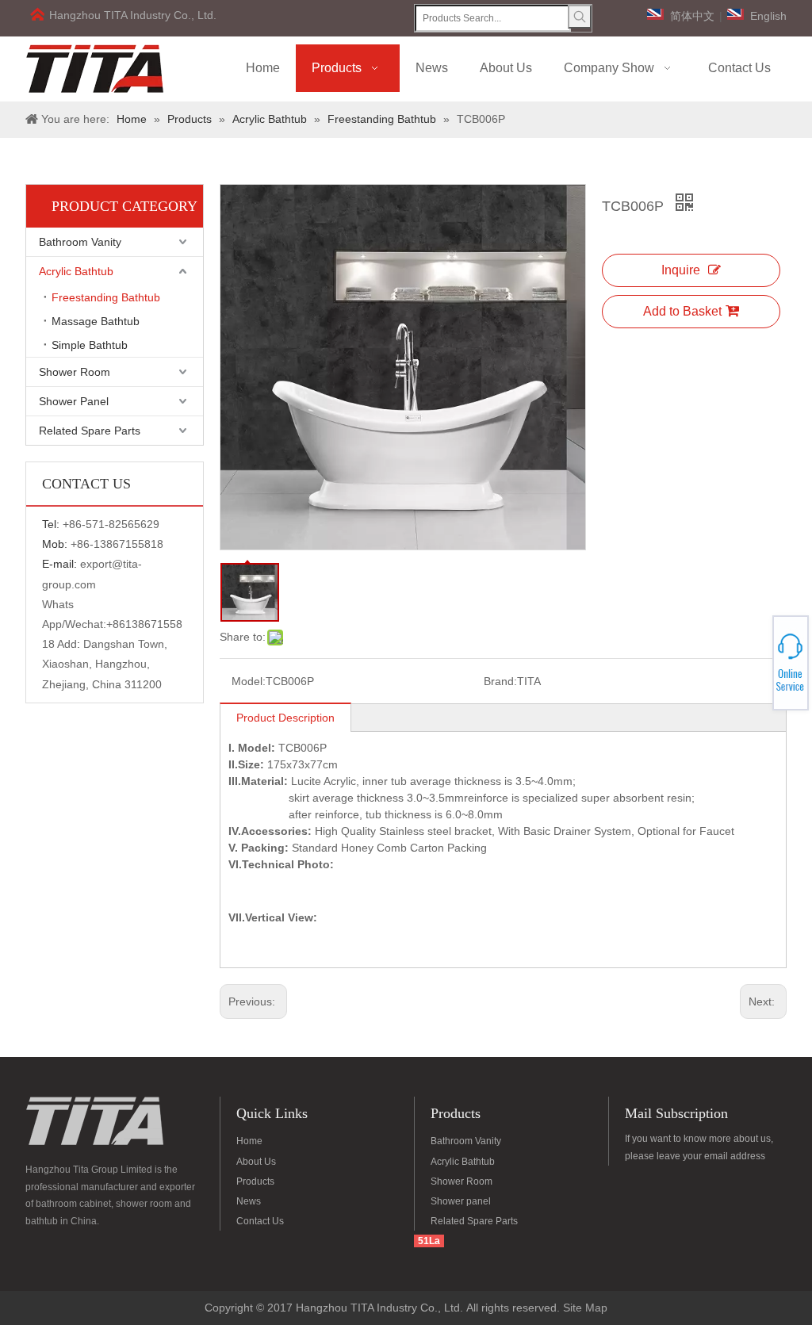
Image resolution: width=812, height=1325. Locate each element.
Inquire (680, 270)
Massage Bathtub (96, 321)
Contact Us (260, 1221)
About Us (256, 1161)
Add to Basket (682, 311)
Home (249, 1141)
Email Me (755, 667)
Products (255, 1181)
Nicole (754, 671)
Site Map (585, 1307)
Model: (249, 681)
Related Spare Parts (89, 430)
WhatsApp (755, 658)
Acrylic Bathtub (76, 271)
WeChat (754, 653)
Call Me (754, 663)
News (248, 1201)
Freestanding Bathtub (106, 297)
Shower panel (461, 1201)
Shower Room (74, 372)
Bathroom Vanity (80, 242)
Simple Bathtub (90, 345)
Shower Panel (74, 401)
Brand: (500, 681)
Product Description (285, 717)
